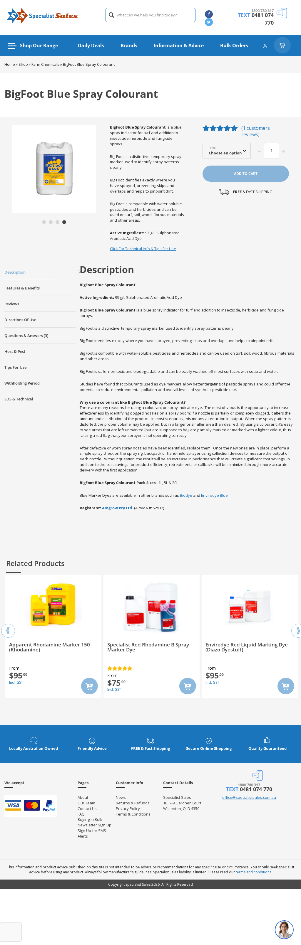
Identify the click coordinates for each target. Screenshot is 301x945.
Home (9, 64)
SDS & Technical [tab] (18, 399)
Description (15, 272)
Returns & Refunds (133, 803)
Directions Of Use (20, 319)
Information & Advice (179, 45)
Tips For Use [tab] (15, 367)
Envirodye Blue (214, 495)
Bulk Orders (234, 45)
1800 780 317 (262, 10)
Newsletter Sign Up (94, 825)
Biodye (186, 495)
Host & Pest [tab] (14, 351)
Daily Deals (91, 45)
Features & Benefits (22, 288)
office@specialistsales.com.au (249, 797)
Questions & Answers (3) (26, 335)
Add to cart (245, 173)
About (83, 797)
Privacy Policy (128, 808)
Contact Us (87, 808)
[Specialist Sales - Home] (42, 15)
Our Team (86, 803)
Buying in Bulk (90, 819)
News (121, 797)
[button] (44, 222)
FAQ (81, 814)
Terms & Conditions (133, 814)
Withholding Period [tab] (22, 383)
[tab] (40, 272)
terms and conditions (253, 872)
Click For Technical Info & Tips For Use (143, 248)
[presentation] (8, 626)
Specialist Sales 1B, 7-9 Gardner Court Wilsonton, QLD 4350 (182, 803)
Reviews (11, 303)
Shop (23, 64)
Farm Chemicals (45, 64)
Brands (129, 45)
